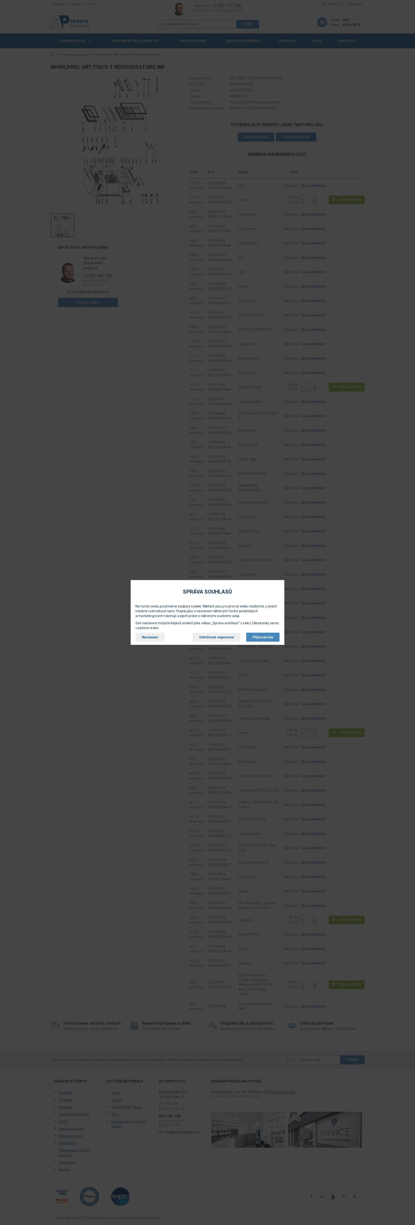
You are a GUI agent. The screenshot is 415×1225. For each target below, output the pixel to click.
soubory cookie (189, 606)
